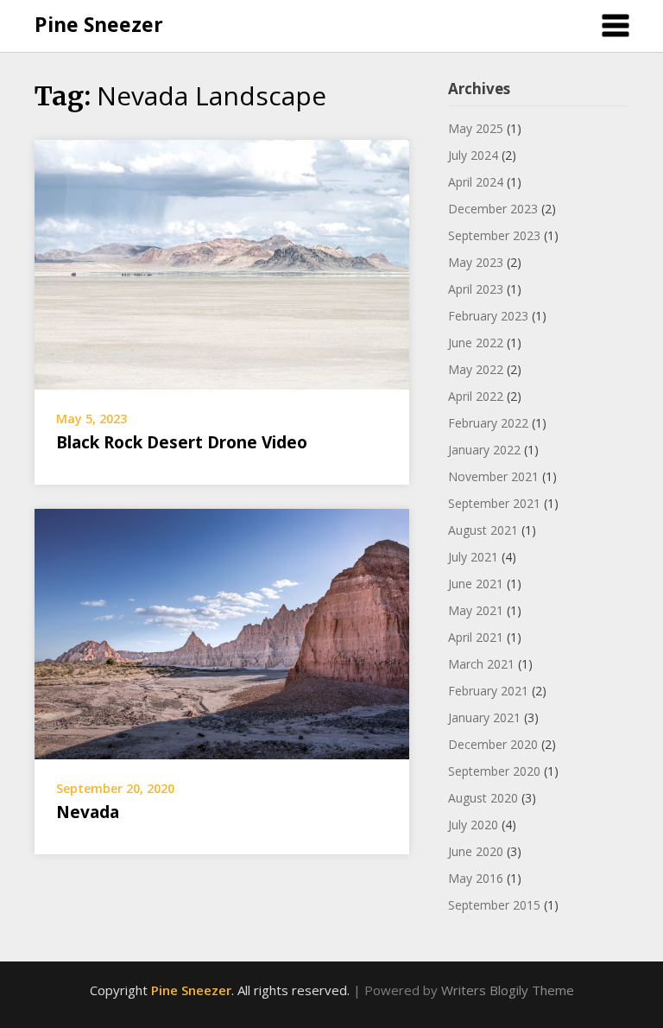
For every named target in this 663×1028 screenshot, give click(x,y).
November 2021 (493, 476)
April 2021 (475, 637)
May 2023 (475, 262)
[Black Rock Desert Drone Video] (222, 262)
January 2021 (484, 717)
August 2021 (483, 530)
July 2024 (473, 155)
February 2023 (488, 316)
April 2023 (475, 289)
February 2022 (488, 423)
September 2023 (494, 235)
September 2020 (494, 771)
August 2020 (483, 798)
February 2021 (488, 690)
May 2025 (475, 128)
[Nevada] (222, 632)
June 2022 (475, 342)
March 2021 (481, 664)
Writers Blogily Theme (507, 990)
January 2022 (484, 449)
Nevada (87, 812)
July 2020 (473, 824)
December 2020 (493, 744)
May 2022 (475, 369)
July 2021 (473, 557)
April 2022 (475, 396)
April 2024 (475, 182)
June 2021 (475, 583)
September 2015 (494, 905)
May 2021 (475, 610)
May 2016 (475, 878)
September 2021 (494, 503)
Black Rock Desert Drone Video (181, 442)
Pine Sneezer (99, 24)
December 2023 (493, 208)
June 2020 (475, 851)
